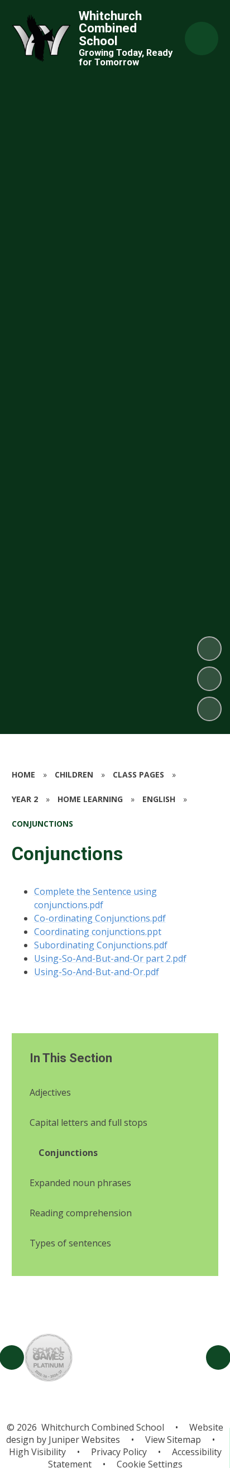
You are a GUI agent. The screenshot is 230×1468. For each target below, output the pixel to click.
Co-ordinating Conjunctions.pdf (100, 918)
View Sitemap (173, 1439)
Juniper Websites (83, 1439)
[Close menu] (201, 38)
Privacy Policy (119, 1452)
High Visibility (37, 1452)
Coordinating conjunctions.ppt (97, 931)
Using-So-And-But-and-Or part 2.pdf (110, 958)
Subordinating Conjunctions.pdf (100, 945)
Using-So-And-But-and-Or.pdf (96, 972)
